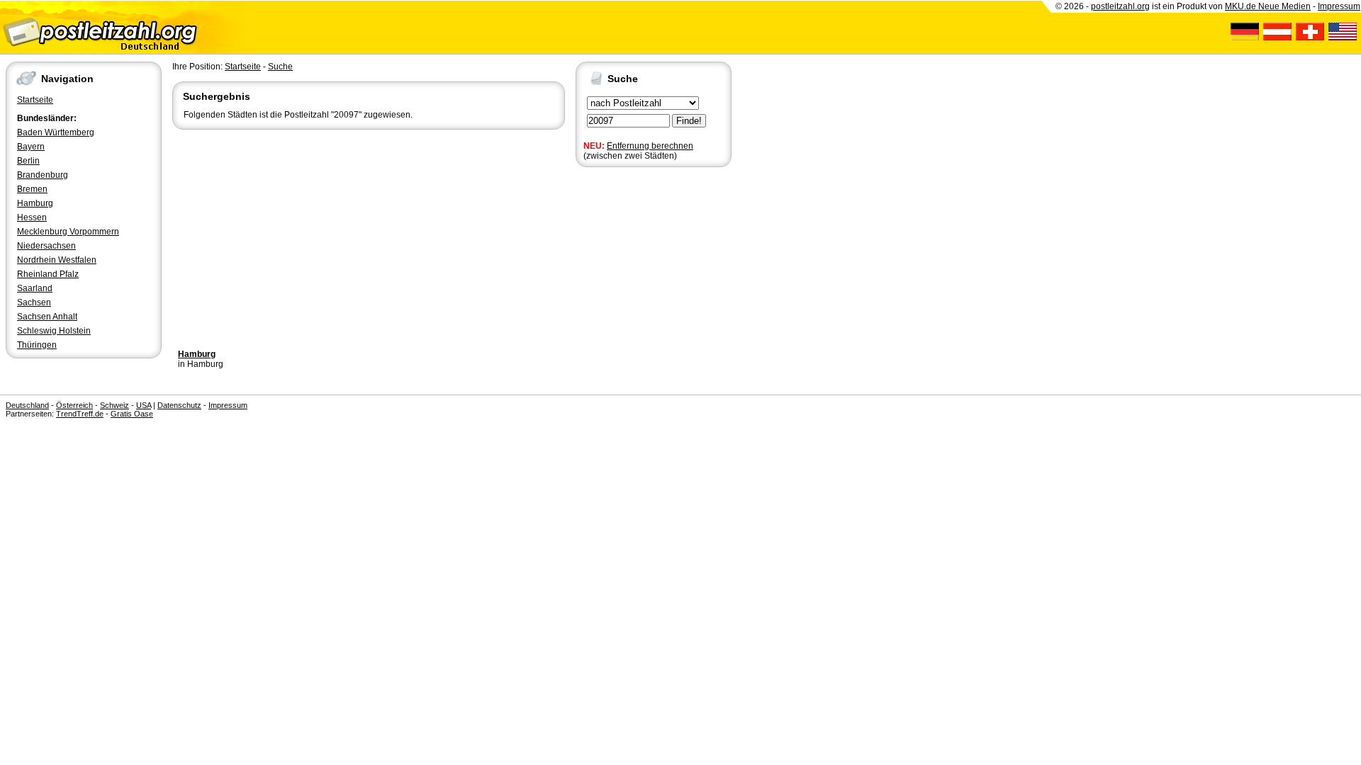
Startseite (35, 100)
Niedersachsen (46, 246)
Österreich (74, 405)
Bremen (32, 189)
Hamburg (35, 203)
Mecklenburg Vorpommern (68, 232)
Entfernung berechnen (650, 146)
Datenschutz (179, 405)
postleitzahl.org (1120, 6)
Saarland (34, 288)
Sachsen (34, 302)
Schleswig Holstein (54, 331)
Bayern (31, 147)
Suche (280, 67)
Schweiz (114, 405)
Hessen (32, 217)
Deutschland (27, 405)
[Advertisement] (368, 239)
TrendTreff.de (79, 413)
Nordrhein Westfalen (56, 260)
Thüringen (37, 345)
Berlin (28, 161)
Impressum (1339, 6)
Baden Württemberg (55, 132)
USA (143, 405)
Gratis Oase (132, 413)
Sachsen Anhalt (47, 317)
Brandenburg (42, 175)
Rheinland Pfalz (48, 274)
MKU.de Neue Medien (1268, 6)
